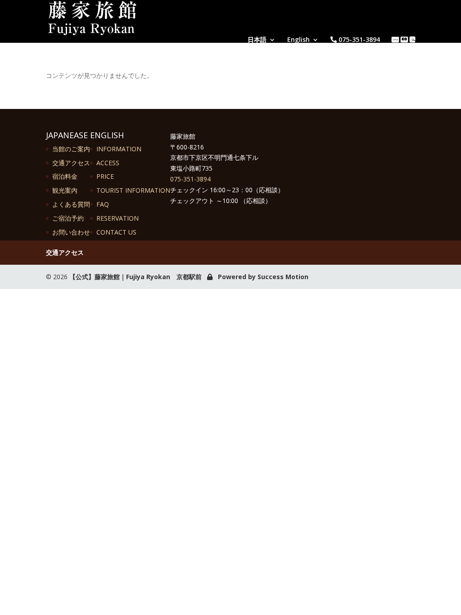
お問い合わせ (71, 232)
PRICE (105, 176)
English (298, 39)
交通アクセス (71, 162)
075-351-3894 (358, 39)
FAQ (102, 204)
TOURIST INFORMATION (133, 190)
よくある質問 (71, 204)
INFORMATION (118, 149)
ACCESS (107, 162)
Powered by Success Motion (263, 276)
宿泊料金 (64, 176)
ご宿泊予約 (68, 218)
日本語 (257, 39)
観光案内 (64, 190)
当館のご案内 (71, 149)
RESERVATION (117, 218)
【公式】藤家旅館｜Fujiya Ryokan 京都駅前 (135, 276)
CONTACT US (116, 232)
